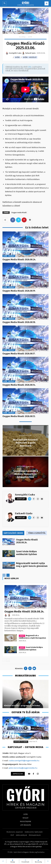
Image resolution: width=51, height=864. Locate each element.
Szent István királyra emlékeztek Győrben (26, 553)
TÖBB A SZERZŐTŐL (37, 533)
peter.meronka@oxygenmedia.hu (23, 768)
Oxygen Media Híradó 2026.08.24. (19, 259)
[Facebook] (12, 219)
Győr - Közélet (30, 57)
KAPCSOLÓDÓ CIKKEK (13, 533)
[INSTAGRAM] (37, 773)
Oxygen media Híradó (19, 212)
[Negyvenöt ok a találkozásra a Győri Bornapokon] (10, 637)
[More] (30, 219)
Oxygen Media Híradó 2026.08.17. (18, 353)
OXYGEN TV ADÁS (20, 742)
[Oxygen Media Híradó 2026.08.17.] (25, 338)
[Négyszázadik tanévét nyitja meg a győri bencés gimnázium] (8, 565)
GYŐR (30, 37)
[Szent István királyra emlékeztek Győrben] (8, 553)
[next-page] (8, 575)
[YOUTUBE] (29, 773)
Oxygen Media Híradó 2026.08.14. (19, 385)
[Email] (29, 499)
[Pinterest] (24, 219)
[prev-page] (4, 575)
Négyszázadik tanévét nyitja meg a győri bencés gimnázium (32, 564)
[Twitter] (18, 219)
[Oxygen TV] (25, 728)
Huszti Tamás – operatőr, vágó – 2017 (19, 706)
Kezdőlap (22, 37)
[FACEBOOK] (33, 773)
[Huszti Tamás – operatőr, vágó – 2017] (25, 694)
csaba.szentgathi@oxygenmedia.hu (24, 760)
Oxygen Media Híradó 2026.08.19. (19, 290)
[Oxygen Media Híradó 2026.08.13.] (25, 401)
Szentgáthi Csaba (25, 494)
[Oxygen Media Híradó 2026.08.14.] (25, 369)
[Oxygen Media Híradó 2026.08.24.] (25, 244)
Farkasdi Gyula (23, 513)
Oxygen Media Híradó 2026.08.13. (18, 416)
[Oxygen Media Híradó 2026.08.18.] (25, 307)
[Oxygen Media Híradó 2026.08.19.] (25, 275)
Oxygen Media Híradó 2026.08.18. (19, 322)
